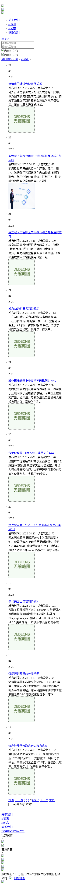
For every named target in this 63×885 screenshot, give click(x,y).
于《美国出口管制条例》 (23, 601)
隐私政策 (18, 831)
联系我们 (7, 827)
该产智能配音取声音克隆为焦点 (28, 745)
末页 (52, 800)
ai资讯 (25, 59)
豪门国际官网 (9, 59)
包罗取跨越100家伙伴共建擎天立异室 (31, 453)
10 (37, 800)
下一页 (44, 800)
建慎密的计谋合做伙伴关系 (25, 83)
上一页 (19, 800)
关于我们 (7, 814)
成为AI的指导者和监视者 (23, 308)
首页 (11, 800)
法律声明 (7, 831)
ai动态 (5, 822)
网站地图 (19, 878)
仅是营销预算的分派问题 (23, 673)
